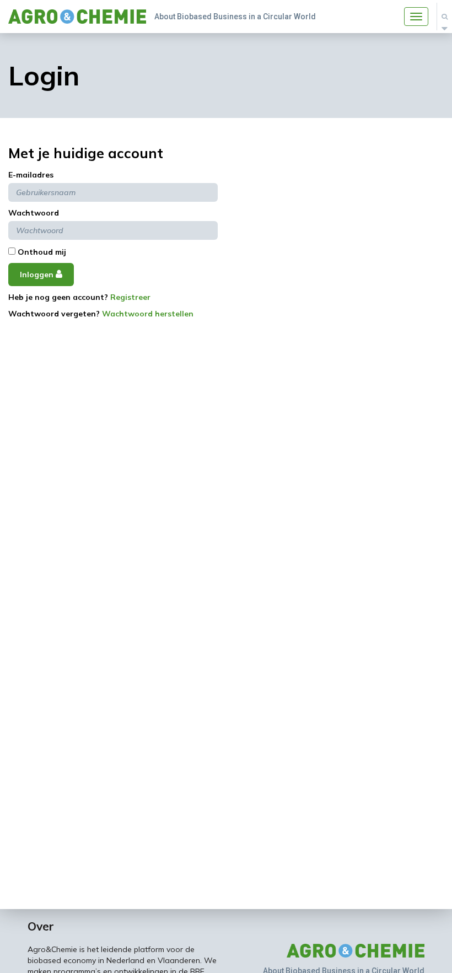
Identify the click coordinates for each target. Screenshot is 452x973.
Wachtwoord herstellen (147, 314)
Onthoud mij (40, 252)
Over (41, 926)
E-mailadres (30, 175)
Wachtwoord (33, 213)
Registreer (130, 297)
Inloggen (38, 274)
